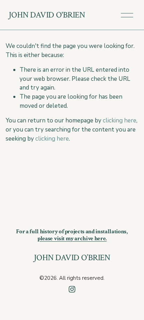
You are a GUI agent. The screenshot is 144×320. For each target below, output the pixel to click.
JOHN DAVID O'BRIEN (47, 15)
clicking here (119, 120)
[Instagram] (72, 289)
